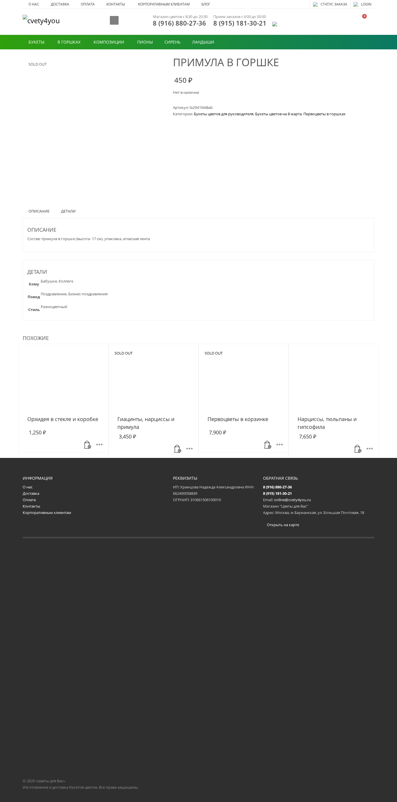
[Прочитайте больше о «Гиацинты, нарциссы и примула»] (178, 449)
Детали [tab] (68, 211)
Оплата (29, 499)
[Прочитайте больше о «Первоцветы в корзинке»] (268, 445)
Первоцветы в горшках (324, 113)
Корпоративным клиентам (47, 512)
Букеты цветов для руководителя (223, 113)
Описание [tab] (38, 211)
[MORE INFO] (99, 445)
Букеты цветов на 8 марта (278, 113)
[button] (88, 445)
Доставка (31, 493)
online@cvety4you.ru (292, 499)
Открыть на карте (282, 524)
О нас (28, 487)
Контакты (31, 506)
